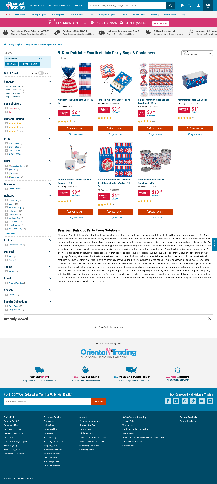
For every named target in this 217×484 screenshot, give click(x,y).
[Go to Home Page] (5, 44)
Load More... (11, 233)
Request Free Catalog (13, 433)
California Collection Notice (135, 429)
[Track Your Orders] (182, 5)
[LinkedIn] (176, 401)
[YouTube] (202, 401)
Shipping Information (53, 441)
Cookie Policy (128, 445)
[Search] (170, 5)
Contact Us (49, 421)
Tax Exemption (50, 457)
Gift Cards (8, 437)
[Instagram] (210, 401)
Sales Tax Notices (52, 453)
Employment (85, 429)
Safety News (128, 433)
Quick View (77, 134)
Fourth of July (30, 63)
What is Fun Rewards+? (14, 453)
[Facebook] (168, 401)
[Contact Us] (190, 5)
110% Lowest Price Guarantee (92, 437)
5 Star (13, 63)
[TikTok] (193, 401)
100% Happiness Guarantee (91, 441)
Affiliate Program (87, 433)
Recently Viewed (16, 318)
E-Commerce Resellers (132, 441)
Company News (86, 449)
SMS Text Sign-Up (12, 449)
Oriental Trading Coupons (16, 441)
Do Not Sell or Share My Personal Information (143, 437)
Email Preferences (52, 465)
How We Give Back (87, 425)
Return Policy (50, 437)
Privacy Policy (129, 421)
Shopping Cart (50, 445)
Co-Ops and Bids (11, 425)
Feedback (214, 244)
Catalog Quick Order (13, 421)
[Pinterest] (185, 401)
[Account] (198, 5)
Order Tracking (50, 429)
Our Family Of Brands (89, 445)
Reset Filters (44, 58)
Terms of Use (128, 425)
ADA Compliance (51, 461)
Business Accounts (12, 429)
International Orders (53, 449)
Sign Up (99, 401)
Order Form (49, 433)
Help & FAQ (49, 425)
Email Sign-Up (10, 445)
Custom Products (188, 421)
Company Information (89, 421)
